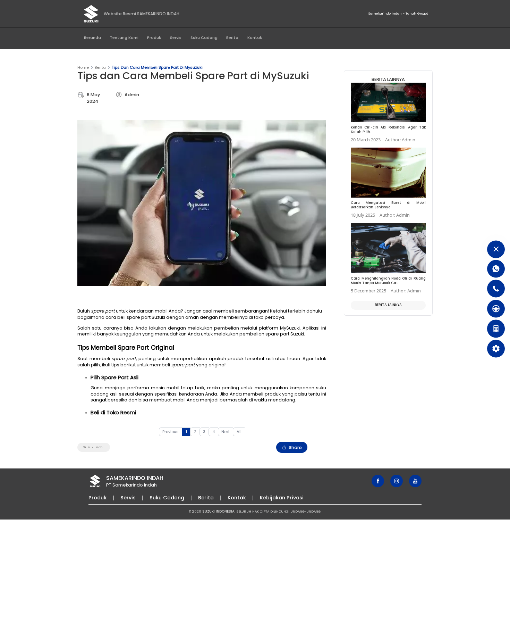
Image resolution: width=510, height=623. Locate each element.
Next (225, 431)
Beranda (92, 37)
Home (83, 67)
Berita (232, 37)
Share (295, 447)
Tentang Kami (124, 37)
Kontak (254, 37)
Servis (175, 37)
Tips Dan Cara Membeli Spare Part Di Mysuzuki (157, 67)
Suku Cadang (204, 37)
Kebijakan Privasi (282, 497)
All (239, 431)
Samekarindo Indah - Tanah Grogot (398, 13)
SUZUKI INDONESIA (218, 511)
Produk (154, 37)
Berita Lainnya (388, 304)
